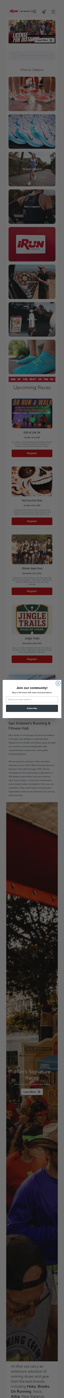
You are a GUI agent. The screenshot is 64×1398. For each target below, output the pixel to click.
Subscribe (32, 708)
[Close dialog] (58, 683)
